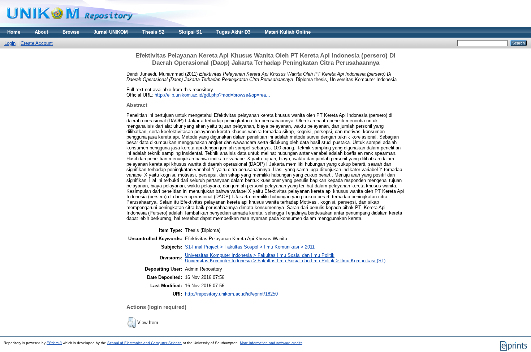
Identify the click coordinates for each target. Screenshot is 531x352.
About (41, 32)
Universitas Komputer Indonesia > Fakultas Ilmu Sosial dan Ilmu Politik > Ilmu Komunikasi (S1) (285, 260)
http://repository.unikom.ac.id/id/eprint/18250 (231, 294)
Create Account (37, 43)
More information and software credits (271, 343)
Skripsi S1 (190, 32)
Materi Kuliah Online (288, 32)
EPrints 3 (54, 343)
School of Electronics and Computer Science (144, 343)
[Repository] (69, 25)
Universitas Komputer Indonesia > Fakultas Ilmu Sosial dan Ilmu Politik (259, 255)
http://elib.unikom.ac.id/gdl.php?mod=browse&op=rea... (212, 95)
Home (13, 32)
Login (10, 43)
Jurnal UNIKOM (111, 32)
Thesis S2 (153, 32)
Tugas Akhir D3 (233, 32)
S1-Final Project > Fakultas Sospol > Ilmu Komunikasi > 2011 (250, 247)
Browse (70, 32)
